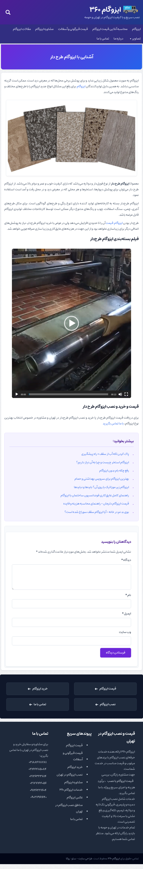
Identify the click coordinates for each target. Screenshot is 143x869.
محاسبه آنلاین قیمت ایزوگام (110, 29)
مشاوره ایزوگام (44, 29)
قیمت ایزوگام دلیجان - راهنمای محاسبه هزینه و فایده (96, 503)
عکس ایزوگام (75, 797)
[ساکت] (120, 394)
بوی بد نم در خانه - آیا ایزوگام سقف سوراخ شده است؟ (96, 512)
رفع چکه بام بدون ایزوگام (114, 470)
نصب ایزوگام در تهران (70, 774)
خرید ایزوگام (40, 688)
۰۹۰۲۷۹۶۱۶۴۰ (39, 797)
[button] (71, 323)
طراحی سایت (85, 858)
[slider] (68, 394)
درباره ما (118, 38)
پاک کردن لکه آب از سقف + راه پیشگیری (105, 454)
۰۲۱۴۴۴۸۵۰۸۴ (38, 769)
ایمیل (126, 613)
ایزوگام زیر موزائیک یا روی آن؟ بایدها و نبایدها (101, 487)
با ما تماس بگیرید (113, 423)
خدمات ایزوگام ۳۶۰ (71, 789)
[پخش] (17, 394)
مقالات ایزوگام (22, 29)
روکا (68, 858)
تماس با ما (103, 38)
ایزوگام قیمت (114, 223)
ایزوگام (136, 29)
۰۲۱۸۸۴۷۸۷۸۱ (38, 762)
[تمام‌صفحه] (126, 394)
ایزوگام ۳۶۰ (114, 858)
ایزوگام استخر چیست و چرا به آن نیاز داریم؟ (102, 462)
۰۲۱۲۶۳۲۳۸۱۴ (38, 776)
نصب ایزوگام (108, 704)
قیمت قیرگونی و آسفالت (73, 29)
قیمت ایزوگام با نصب (120, 781)
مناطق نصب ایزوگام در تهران (69, 808)
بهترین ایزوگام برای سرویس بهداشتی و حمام (101, 478)
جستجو (8, 12)
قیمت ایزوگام (107, 688)
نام (128, 595)
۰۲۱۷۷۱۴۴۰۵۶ (38, 783)
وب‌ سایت (125, 632)
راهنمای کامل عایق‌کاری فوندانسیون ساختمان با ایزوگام (95, 495)
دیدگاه (126, 560)
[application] (71, 323)
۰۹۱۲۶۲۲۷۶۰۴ (38, 790)
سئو (74, 858)
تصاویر (136, 38)
